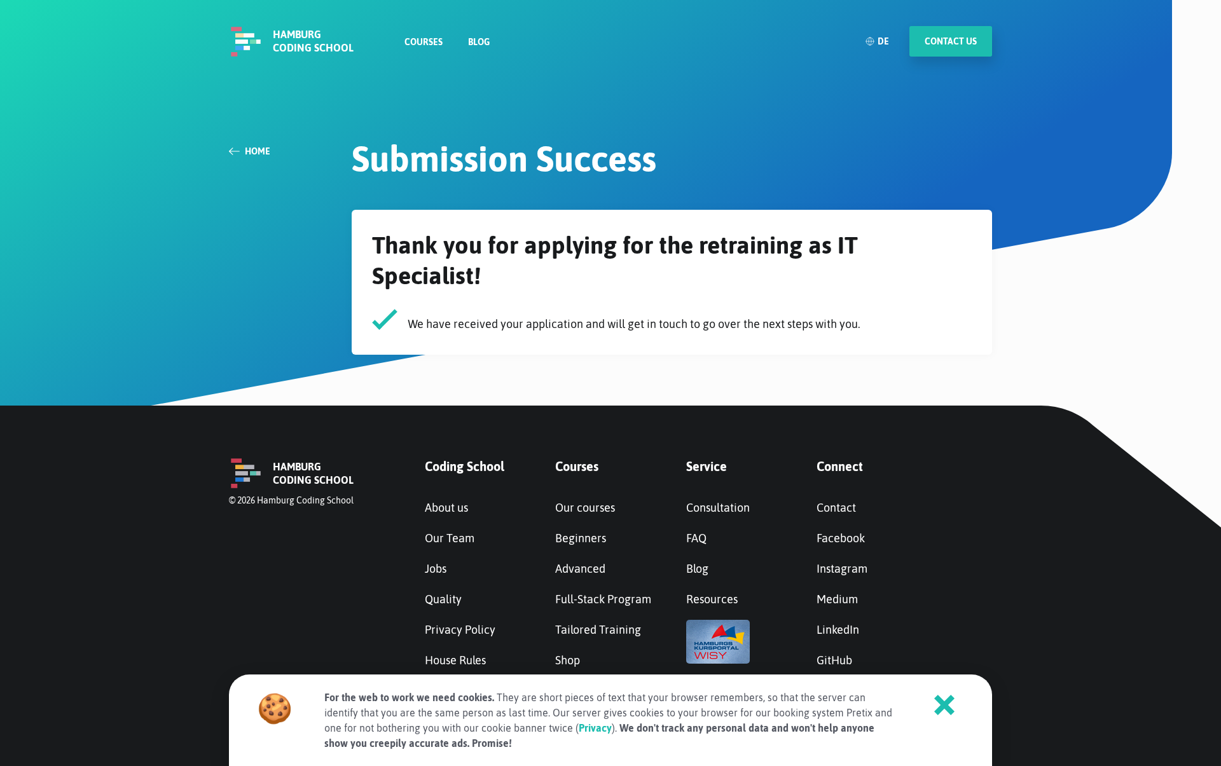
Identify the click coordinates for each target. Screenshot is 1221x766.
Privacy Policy (460, 629)
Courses (423, 42)
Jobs (435, 568)
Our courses (585, 507)
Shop (567, 660)
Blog (479, 42)
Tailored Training (598, 629)
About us (446, 507)
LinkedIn (838, 629)
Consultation (718, 507)
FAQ (696, 538)
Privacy (595, 728)
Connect (840, 466)
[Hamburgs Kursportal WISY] (718, 659)
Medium (837, 599)
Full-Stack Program (603, 599)
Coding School (464, 466)
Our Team (449, 538)
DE (883, 41)
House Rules (455, 660)
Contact (836, 507)
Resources (712, 599)
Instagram (842, 568)
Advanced (580, 568)
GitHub (834, 660)
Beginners (580, 538)
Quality (443, 599)
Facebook (841, 538)
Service (706, 466)
